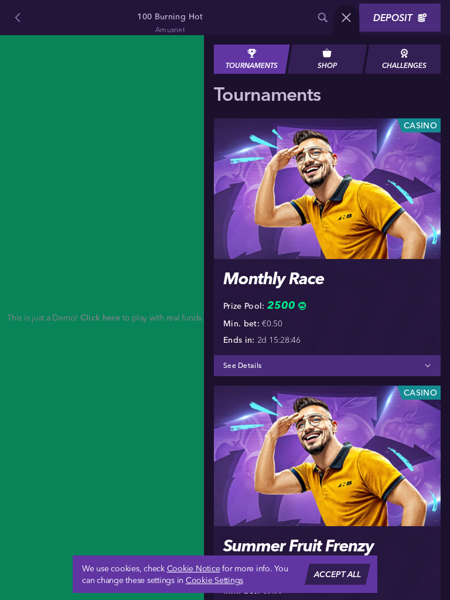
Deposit (392, 17)
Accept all (337, 574)
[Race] (346, 17)
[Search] (322, 17)
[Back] (17, 17)
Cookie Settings (214, 580)
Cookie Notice (193, 568)
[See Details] (427, 365)
